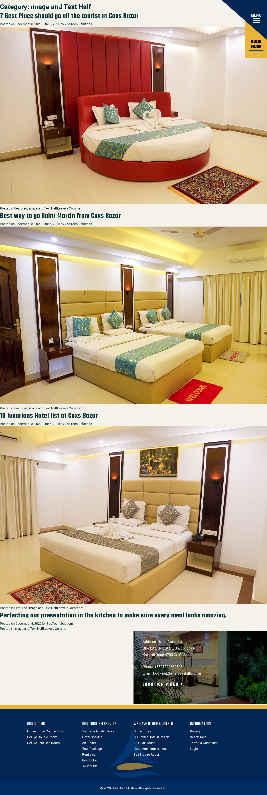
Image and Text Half (42, 208)
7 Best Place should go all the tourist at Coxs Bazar (69, 16)
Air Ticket (89, 743)
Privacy (195, 731)
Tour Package (92, 749)
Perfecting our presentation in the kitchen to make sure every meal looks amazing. (113, 616)
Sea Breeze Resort (147, 754)
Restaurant (198, 737)
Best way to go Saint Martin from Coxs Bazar (60, 216)
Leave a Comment (70, 208)
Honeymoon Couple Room (46, 731)
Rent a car (89, 754)
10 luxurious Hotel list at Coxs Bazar (49, 416)
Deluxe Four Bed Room (43, 743)
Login (194, 749)
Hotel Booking (92, 737)
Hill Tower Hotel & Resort (151, 737)
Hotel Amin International (151, 749)
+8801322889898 (22, 4)
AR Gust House (144, 743)
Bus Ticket (90, 760)
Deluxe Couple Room (42, 737)
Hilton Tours (142, 731)
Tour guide (90, 766)
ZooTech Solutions (78, 24)
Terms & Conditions (204, 743)
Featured (20, 208)
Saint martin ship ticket (98, 731)
